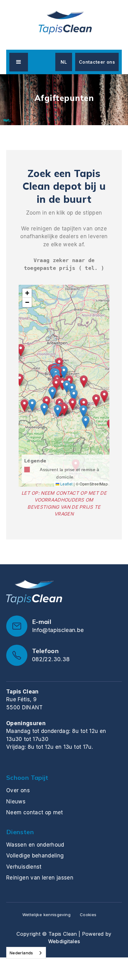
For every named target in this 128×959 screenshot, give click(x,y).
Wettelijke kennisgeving (46, 914)
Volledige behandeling (35, 855)
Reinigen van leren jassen (39, 878)
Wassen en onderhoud (35, 845)
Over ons (18, 790)
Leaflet (66, 483)
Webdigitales (64, 941)
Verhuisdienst (24, 867)
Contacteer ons (97, 62)
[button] (18, 62)
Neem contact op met (34, 812)
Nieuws (15, 801)
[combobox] (26, 953)
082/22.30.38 (51, 659)
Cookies (88, 914)
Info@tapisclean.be (58, 630)
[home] (64, 23)
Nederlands (21, 952)
